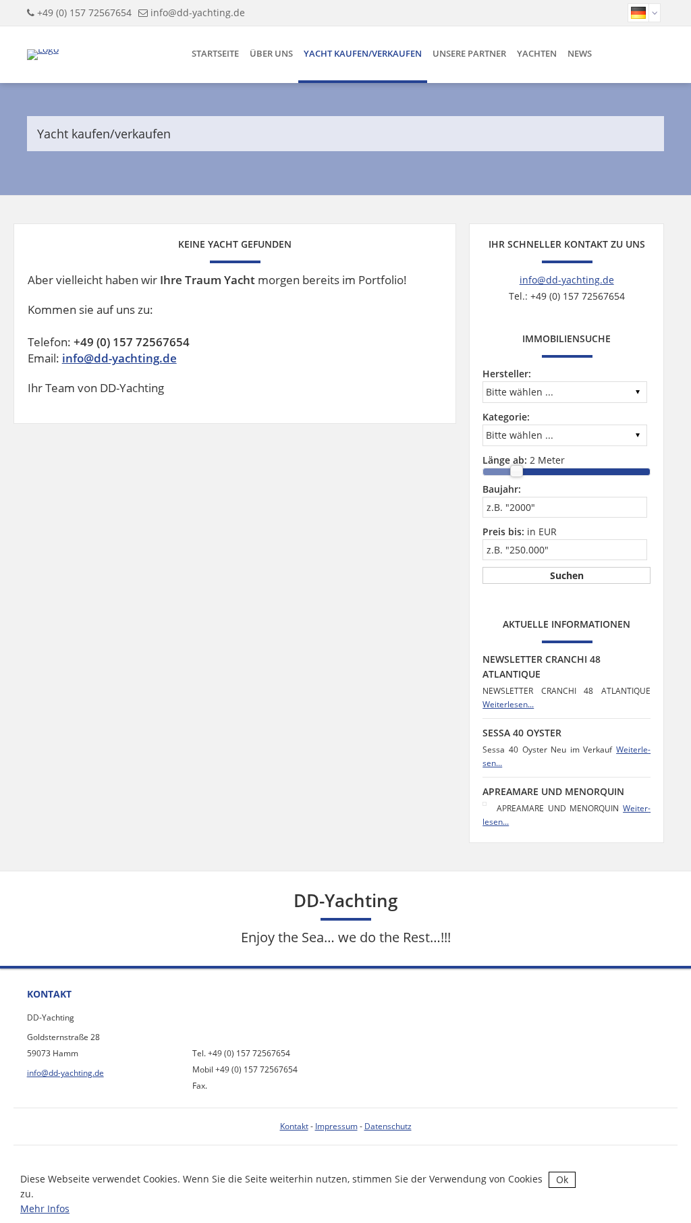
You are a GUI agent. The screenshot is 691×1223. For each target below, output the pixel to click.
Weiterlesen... (508, 704)
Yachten (537, 53)
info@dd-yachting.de (197, 12)
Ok (562, 1179)
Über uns (271, 53)
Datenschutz (388, 1126)
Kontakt (294, 1126)
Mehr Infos (45, 1208)
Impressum (336, 1126)
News (580, 53)
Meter (523, 460)
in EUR (519, 531)
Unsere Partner (469, 53)
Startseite (215, 53)
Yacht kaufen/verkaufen (363, 53)
